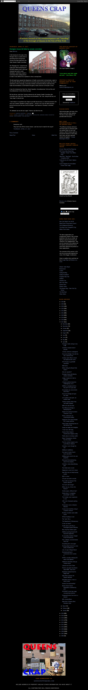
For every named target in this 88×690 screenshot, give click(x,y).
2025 (62, 304)
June (64, 337)
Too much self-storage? (68, 484)
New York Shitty (63, 282)
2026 (62, 301)
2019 (62, 317)
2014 (62, 617)
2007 (62, 633)
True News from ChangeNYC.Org (67, 227)
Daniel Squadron (19, 114)
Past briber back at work (68, 468)
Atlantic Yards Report (64, 266)
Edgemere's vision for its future (70, 470)
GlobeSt (61, 278)
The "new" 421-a (66, 519)
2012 (62, 622)
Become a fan (62, 201)
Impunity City (62, 280)
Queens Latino (63, 286)
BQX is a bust (65, 476)
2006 (62, 635)
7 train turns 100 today (67, 429)
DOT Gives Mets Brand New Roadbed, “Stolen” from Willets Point (67, 152)
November (65, 326)
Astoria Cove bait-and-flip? (68, 583)
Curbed (61, 270)
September (65, 330)
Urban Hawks (62, 294)
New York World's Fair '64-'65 (66, 221)
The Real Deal (63, 292)
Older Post (54, 135)
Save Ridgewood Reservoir (66, 225)
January (65, 610)
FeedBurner (72, 102)
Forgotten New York (64, 276)
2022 (62, 310)
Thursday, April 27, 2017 (22, 129)
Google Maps (65, 260)
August (65, 333)
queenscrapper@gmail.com (44, 681)
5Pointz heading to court (68, 516)
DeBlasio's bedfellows (67, 450)
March (64, 606)
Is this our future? (66, 523)
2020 (62, 315)
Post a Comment (14, 132)
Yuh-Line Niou (25, 116)
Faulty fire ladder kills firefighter (70, 427)
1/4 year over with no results (69, 478)
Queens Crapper (20, 113)
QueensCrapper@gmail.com (66, 87)
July (64, 335)
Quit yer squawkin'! (67, 372)
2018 (62, 319)
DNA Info (15, 51)
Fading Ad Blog (63, 272)
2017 (62, 322)
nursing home (44, 114)
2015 (62, 615)
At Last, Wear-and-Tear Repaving (67, 149)
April (64, 342)
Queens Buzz (62, 284)
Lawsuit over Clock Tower (68, 565)
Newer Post (12, 135)
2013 (62, 620)
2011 (62, 624)
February (65, 608)
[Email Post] (32, 113)
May (64, 339)
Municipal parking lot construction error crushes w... (69, 553)
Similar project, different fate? (69, 491)
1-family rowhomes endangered (70, 351)
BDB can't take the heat (68, 405)
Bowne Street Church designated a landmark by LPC (69, 587)
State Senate (17, 116)
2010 (62, 626)
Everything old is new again (69, 543)
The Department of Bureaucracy (70, 521)
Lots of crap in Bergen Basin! (69, 550)
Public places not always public (70, 436)
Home (33, 135)
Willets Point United (64, 229)
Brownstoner (62, 268)
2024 (62, 306)
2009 (62, 629)
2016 (62, 613)
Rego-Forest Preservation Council (67, 223)
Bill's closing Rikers (67, 599)
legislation (36, 114)
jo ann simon (28, 114)
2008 (62, 631)
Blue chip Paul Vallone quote (69, 529)
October (65, 328)
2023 (62, 308)
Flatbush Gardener (64, 274)
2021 (62, 313)
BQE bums (65, 365)
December (65, 324)
